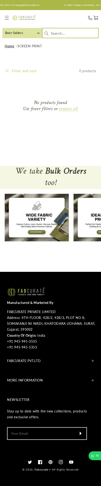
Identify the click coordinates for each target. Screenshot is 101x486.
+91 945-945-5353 (22, 347)
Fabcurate (41, 469)
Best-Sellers (14, 33)
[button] (7, 18)
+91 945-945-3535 (22, 341)
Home (9, 46)
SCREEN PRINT (29, 46)
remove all (68, 109)
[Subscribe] (80, 433)
